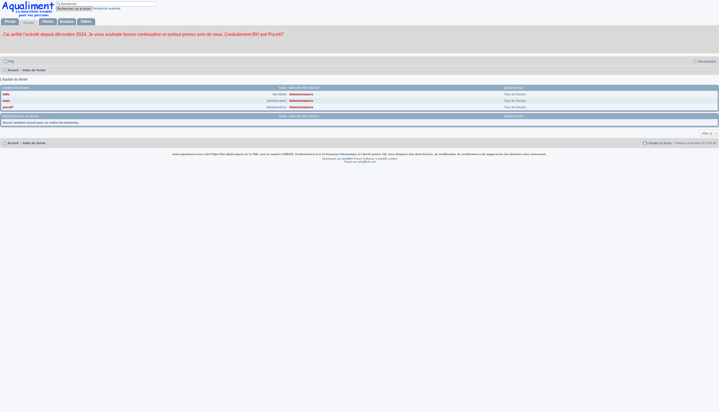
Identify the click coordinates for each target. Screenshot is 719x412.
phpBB (346, 158)
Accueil (13, 143)
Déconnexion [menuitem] (707, 61)
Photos (48, 22)
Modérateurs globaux (20, 116)
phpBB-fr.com (367, 161)
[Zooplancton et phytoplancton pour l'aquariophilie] (29, 17)
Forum (29, 23)
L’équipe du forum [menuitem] (660, 143)
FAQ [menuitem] (11, 61)
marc (6, 100)
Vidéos (86, 22)
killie (6, 94)
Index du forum (34, 143)
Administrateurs (15, 87)
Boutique (67, 22)
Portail (10, 22)
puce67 (8, 107)
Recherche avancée (106, 8)
